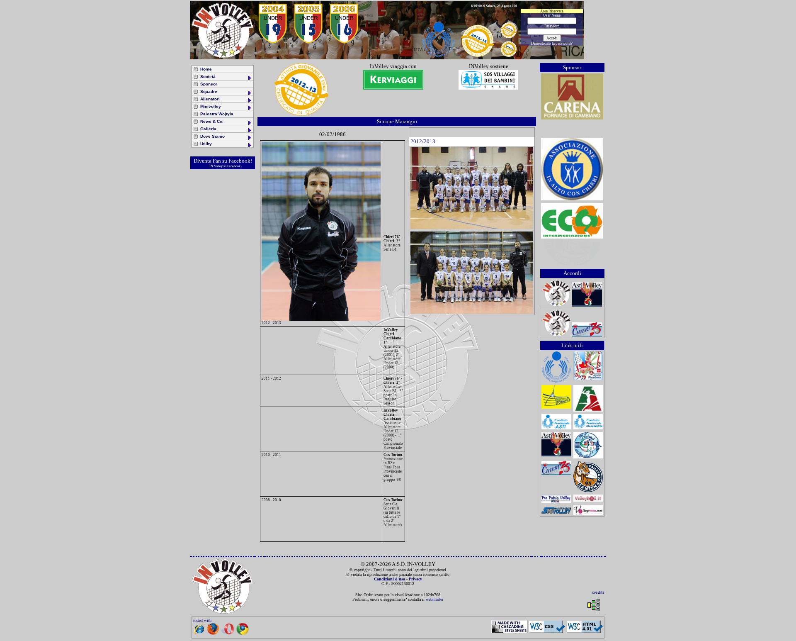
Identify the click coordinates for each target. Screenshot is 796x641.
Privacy (415, 579)
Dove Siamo (212, 136)
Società (208, 76)
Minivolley (210, 106)
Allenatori (210, 99)
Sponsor (208, 84)
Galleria (208, 129)
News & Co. (211, 121)
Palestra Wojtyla (216, 114)
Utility (206, 143)
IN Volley (216, 166)
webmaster (434, 599)
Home (206, 69)
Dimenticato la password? (552, 43)
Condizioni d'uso (389, 579)
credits (598, 592)
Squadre (208, 91)
